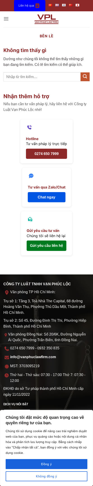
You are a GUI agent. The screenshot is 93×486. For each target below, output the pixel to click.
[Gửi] (85, 76)
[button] (6, 19)
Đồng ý (46, 464)
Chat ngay (46, 197)
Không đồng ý (46, 476)
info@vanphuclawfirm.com (33, 357)
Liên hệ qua (26, 5)
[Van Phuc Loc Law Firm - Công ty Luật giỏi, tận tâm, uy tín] (46, 19)
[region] (46, 448)
